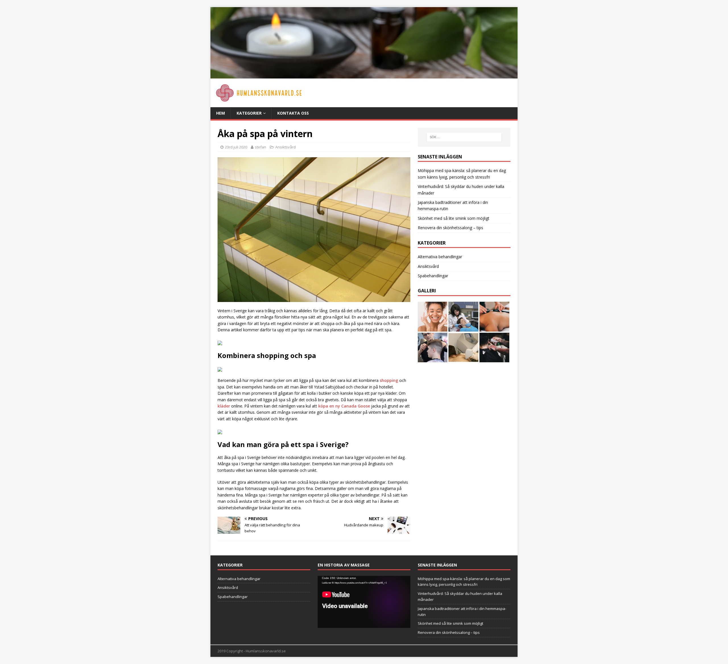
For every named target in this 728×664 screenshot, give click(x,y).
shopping (389, 380)
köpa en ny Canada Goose (344, 406)
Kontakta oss (293, 113)
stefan (260, 147)
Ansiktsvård (285, 147)
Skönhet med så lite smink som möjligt (453, 218)
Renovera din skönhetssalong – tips (450, 227)
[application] (364, 602)
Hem (220, 113)
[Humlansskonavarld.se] (364, 75)
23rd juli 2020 (236, 147)
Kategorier (249, 113)
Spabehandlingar (433, 275)
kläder (224, 406)
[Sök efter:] (464, 137)
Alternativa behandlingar (440, 256)
